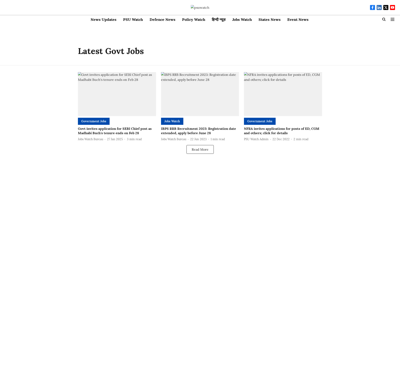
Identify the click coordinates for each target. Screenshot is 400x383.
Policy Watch (193, 19)
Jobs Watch (242, 19)
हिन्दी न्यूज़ (219, 19)
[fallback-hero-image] (117, 94)
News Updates (103, 19)
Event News (298, 19)
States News (270, 19)
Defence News (162, 19)
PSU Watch (133, 19)
